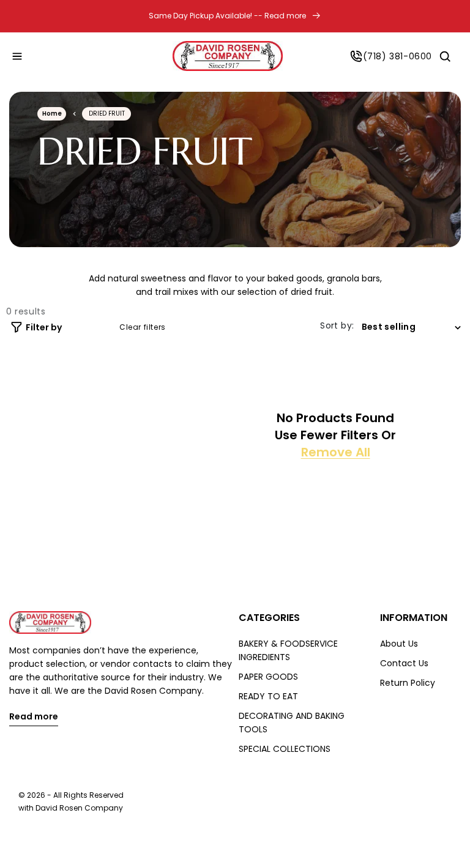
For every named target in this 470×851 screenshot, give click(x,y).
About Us (399, 643)
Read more (33, 717)
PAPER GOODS (268, 677)
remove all (335, 452)
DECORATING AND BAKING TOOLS (292, 722)
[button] (17, 56)
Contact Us (404, 663)
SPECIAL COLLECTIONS (284, 749)
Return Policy (407, 683)
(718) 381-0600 (397, 56)
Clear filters (142, 327)
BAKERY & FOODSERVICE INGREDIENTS (288, 650)
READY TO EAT (268, 696)
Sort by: (337, 325)
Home (52, 113)
